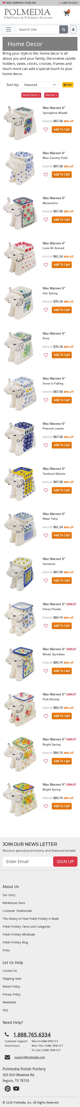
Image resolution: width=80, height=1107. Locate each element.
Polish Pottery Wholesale (19, 934)
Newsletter (9, 1002)
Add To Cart (62, 129)
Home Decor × (31, 95)
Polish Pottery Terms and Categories (26, 926)
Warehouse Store (14, 903)
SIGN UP (65, 861)
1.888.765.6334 (69, 2)
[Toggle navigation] (9, 29)
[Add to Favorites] (46, 129)
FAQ (5, 1010)
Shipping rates (12, 978)
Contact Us (10, 970)
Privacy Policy (11, 994)
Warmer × (51, 95)
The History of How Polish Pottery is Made (31, 918)
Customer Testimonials (17, 911)
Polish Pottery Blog (15, 942)
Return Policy (11, 986)
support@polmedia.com (29, 1057)
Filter (69, 85)
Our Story (9, 895)
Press (6, 950)
